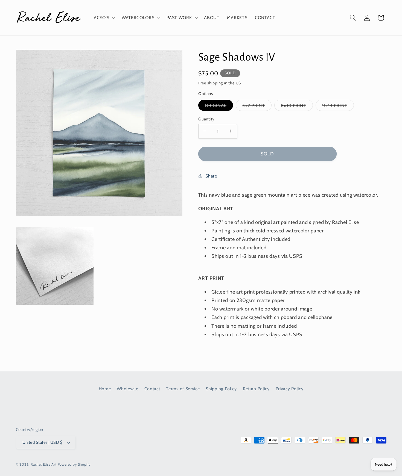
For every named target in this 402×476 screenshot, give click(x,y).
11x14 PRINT (338, 106)
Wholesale (127, 388)
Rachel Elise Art (44, 464)
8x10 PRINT (297, 106)
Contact (152, 388)
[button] (104, 17)
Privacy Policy (290, 388)
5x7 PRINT (256, 106)
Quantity (206, 118)
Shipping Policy (221, 388)
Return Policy (256, 388)
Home (105, 388)
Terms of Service (183, 388)
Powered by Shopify (74, 464)
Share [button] (211, 175)
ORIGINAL (219, 106)
